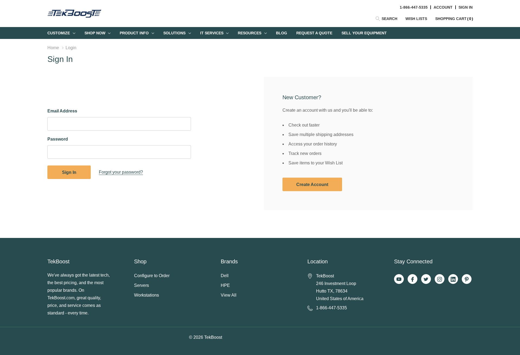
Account (443, 7)
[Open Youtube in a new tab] (399, 279)
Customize (58, 33)
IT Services (211, 33)
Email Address (62, 111)
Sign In (466, 7)
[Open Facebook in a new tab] (412, 279)
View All (228, 295)
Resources (249, 33)
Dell (225, 275)
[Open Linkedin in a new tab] (453, 279)
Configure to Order (152, 275)
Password (57, 139)
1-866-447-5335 (414, 7)
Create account (312, 184)
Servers (141, 285)
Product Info (134, 33)
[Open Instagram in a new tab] (439, 279)
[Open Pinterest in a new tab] (466, 279)
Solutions (174, 33)
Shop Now (94, 33)
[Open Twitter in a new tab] (426, 279)
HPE (225, 285)
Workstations (146, 295)
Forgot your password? (121, 172)
